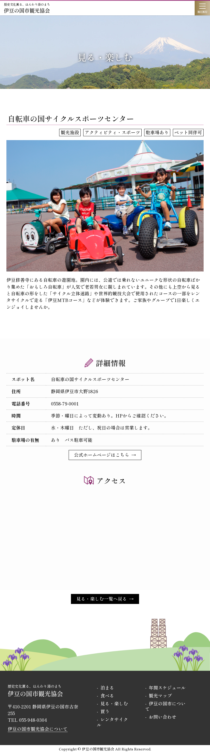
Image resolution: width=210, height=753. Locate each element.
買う (105, 711)
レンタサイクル (112, 722)
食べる (107, 695)
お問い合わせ (162, 717)
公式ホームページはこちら (101, 455)
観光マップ (160, 695)
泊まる (107, 687)
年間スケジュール (167, 687)
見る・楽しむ (114, 703)
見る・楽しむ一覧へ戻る (101, 598)
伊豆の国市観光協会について (38, 729)
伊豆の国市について (165, 706)
